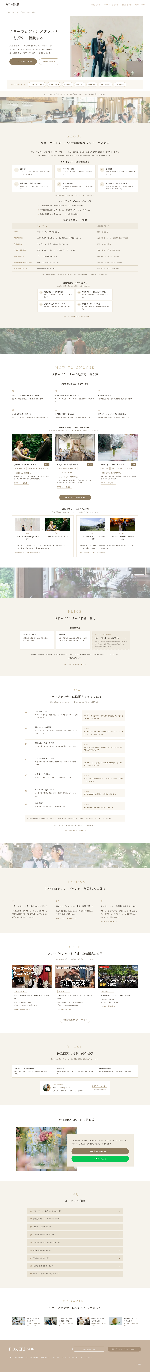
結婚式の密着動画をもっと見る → (75, 1020)
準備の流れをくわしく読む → (75, 830)
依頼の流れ (79, 84)
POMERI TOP (10, 12)
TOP (10, 1357)
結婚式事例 (92, 84)
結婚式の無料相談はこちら (100, 1151)
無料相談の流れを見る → (108, 921)
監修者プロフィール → (99, 1086)
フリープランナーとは (37, 84)
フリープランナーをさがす (70, 1357)
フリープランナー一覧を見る (75, 497)
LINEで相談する (100, 1159)
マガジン (89, 1357)
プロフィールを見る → (21, 483)
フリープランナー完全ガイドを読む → (75, 316)
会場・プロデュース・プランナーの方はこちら (124, 1349)
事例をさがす (126, 5)
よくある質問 (120, 84)
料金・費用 (67, 84)
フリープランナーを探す (23, 61)
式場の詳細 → (19, 552)
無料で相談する (49, 61)
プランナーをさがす (111, 5)
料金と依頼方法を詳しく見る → (75, 664)
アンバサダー (55, 1357)
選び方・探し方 (54, 84)
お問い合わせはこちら (89, 1349)
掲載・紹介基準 (106, 84)
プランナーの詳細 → (33, 552)
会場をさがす (95, 5)
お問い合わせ (140, 5)
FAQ (82, 1357)
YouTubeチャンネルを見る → (66, 918)
